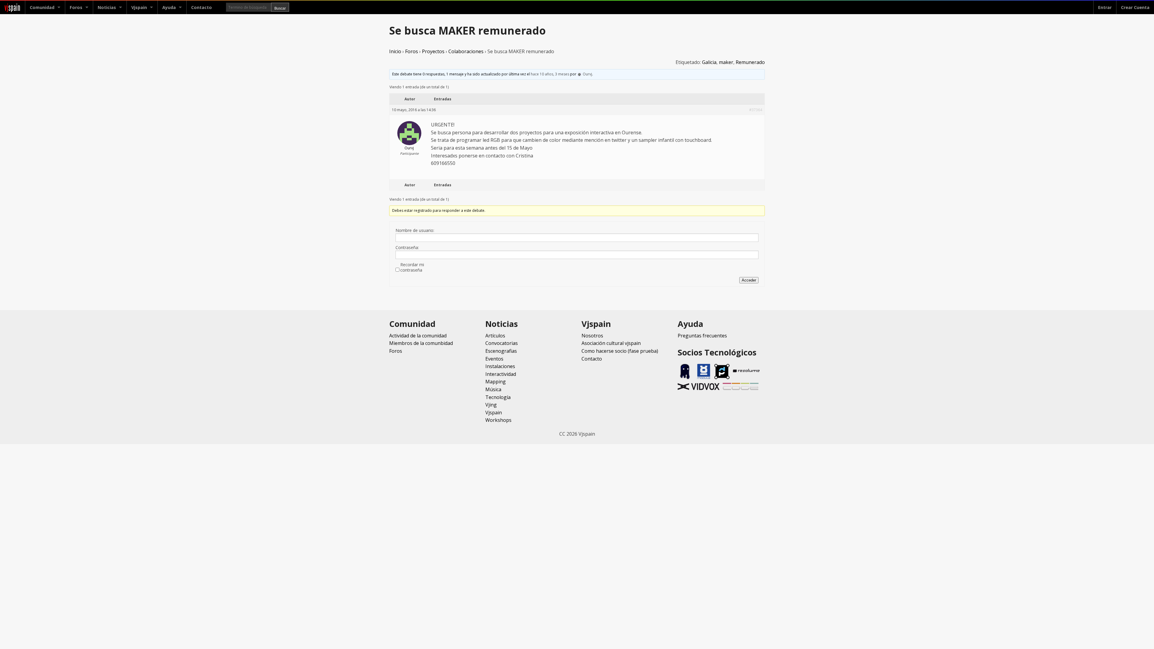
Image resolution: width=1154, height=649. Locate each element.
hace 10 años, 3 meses (550, 74)
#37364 (755, 109)
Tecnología (498, 397)
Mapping (495, 381)
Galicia (709, 62)
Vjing (491, 404)
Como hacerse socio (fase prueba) (620, 351)
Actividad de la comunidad (418, 335)
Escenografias (501, 351)
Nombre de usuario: (414, 230)
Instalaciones (500, 366)
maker (726, 62)
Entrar (1105, 7)
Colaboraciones (466, 51)
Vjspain (493, 412)
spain (12, 7)
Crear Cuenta (1135, 7)
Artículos (495, 335)
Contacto (201, 7)
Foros (76, 7)
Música (493, 389)
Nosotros (592, 335)
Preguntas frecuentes (702, 335)
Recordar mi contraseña (412, 267)
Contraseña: (407, 247)
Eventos (494, 358)
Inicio (395, 51)
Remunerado (750, 62)
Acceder (749, 280)
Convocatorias (501, 343)
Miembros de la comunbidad (421, 343)
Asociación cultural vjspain (611, 343)
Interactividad (500, 374)
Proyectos (433, 51)
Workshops (498, 420)
